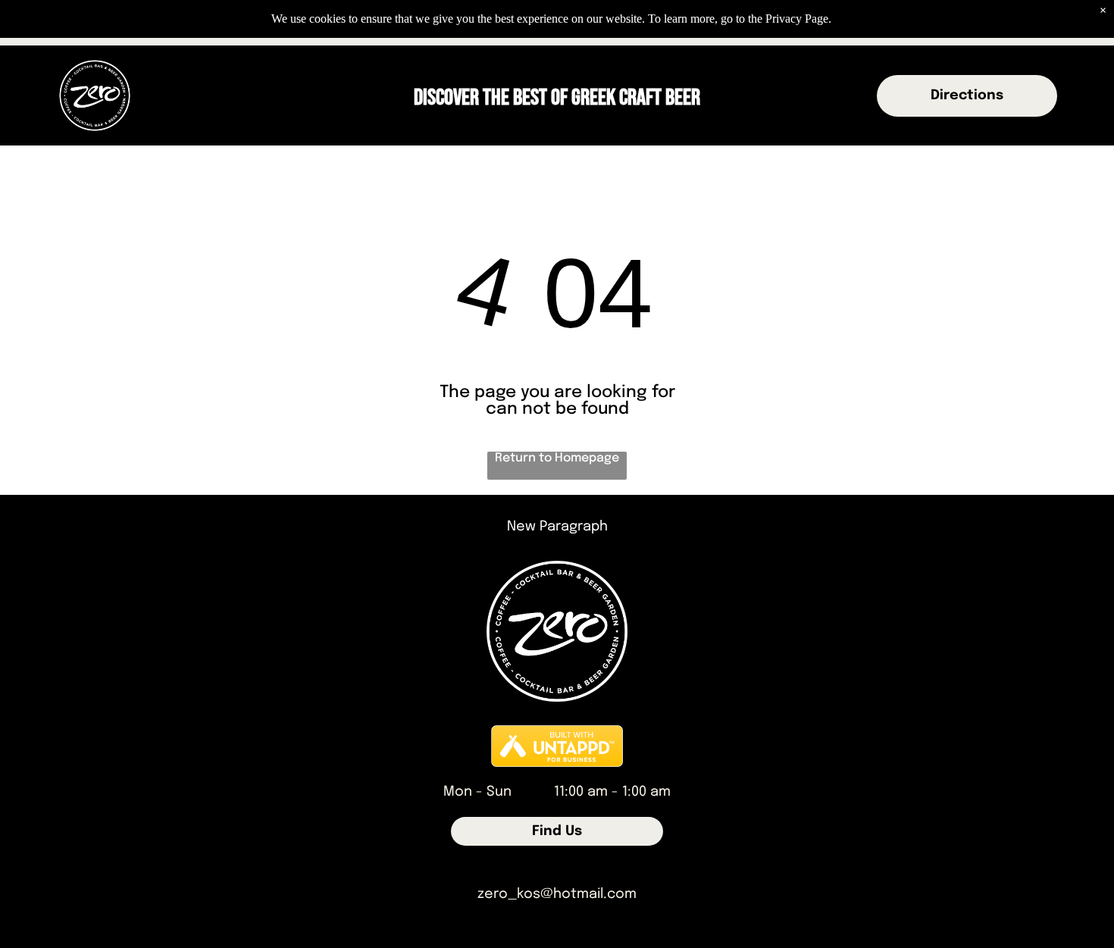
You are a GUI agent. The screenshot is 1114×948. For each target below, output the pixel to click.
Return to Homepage (557, 458)
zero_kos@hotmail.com (557, 894)
